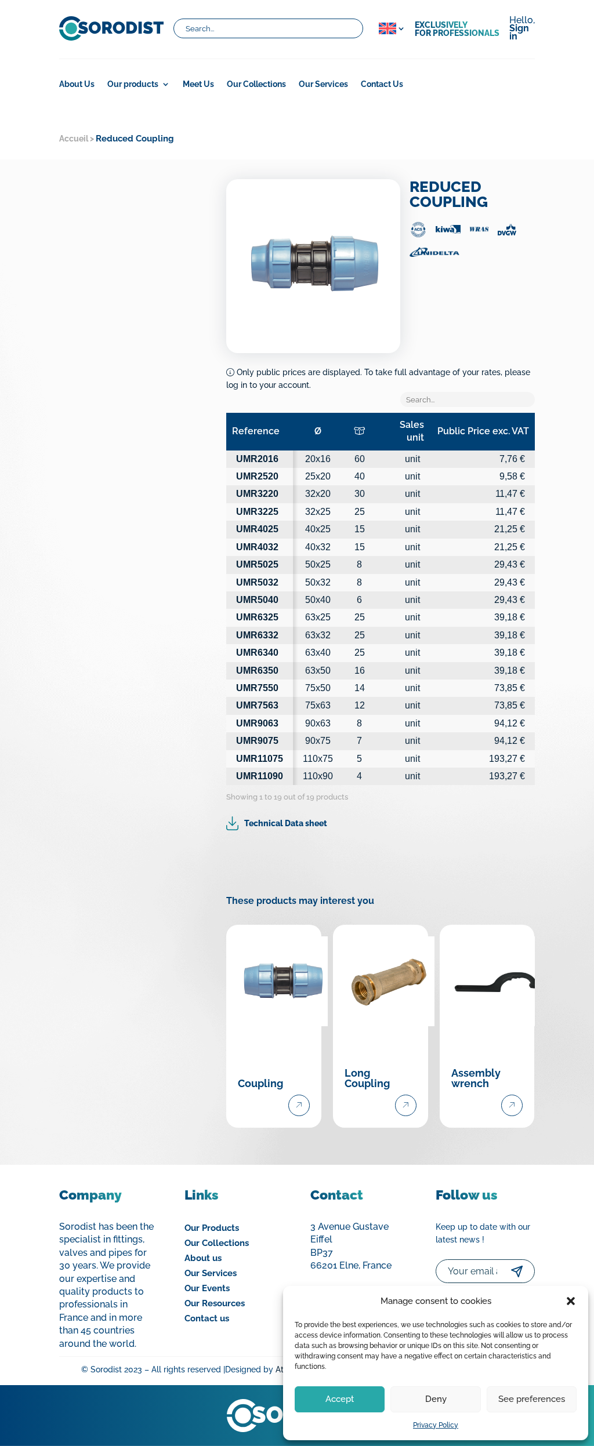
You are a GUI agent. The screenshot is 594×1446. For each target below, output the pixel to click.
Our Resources (214, 1303)
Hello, (522, 29)
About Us (77, 84)
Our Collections (256, 84)
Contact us (206, 1318)
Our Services (323, 84)
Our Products (211, 1228)
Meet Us (198, 84)
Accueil (73, 138)
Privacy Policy (435, 1425)
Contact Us (382, 84)
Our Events (207, 1288)
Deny (436, 1399)
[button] (571, 1301)
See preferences (531, 1399)
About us (203, 1258)
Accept (339, 1399)
